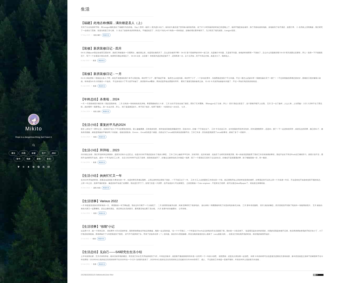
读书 (18, 159)
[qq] (28, 167)
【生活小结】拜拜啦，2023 (100, 150)
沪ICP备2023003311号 (88, 274)
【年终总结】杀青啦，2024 (100, 99)
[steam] (38, 167)
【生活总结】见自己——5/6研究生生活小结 (111, 252)
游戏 (39, 159)
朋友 (54, 153)
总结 (98, 111)
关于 (44, 153)
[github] (18, 167)
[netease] (33, 167)
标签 (34, 153)
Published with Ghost (102, 274)
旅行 (99, 35)
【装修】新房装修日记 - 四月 (101, 48)
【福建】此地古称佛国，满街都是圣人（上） (112, 23)
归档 (24, 153)
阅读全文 (106, 35)
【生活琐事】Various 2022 (99, 201)
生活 (95, 35)
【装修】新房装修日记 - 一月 (101, 74)
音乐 (49, 159)
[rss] (43, 167)
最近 (13, 153)
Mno (111, 274)
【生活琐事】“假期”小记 (98, 226)
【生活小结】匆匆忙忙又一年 (101, 175)
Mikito (33, 128)
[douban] (23, 167)
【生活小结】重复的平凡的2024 (103, 124)
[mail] (48, 167)
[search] (34, 145)
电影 (29, 159)
